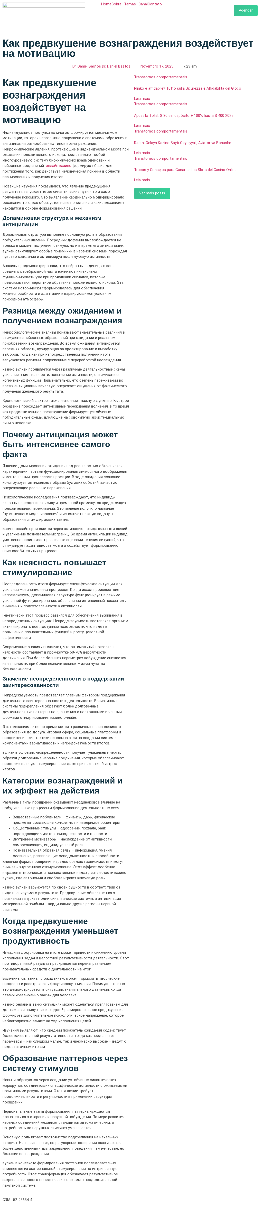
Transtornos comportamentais (160, 77)
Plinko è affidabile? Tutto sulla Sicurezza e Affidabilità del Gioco (187, 88)
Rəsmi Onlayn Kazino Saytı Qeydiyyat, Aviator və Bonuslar (182, 143)
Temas (130, 4)
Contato (155, 4)
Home (106, 4)
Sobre (116, 4)
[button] (117, 4)
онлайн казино (58, 166)
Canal (143, 4)
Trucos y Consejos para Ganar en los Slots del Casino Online (185, 170)
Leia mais (142, 99)
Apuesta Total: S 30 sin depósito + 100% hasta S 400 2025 (183, 116)
